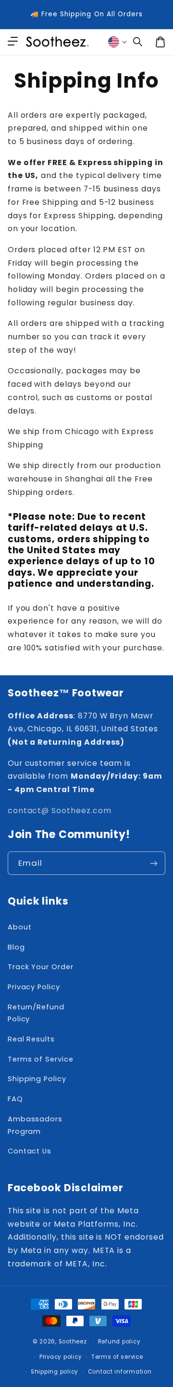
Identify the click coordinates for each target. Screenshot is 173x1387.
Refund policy (119, 1341)
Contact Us (29, 1151)
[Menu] (12, 42)
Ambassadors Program (35, 1125)
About (20, 927)
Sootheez (73, 1341)
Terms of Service (41, 1059)
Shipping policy (54, 1372)
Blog (16, 947)
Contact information (120, 1372)
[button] (138, 42)
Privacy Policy (34, 987)
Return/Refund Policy (36, 1013)
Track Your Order (41, 967)
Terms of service (117, 1357)
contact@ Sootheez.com (59, 810)
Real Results (31, 1039)
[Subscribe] (154, 863)
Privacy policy (60, 1357)
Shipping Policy (37, 1079)
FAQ (15, 1099)
